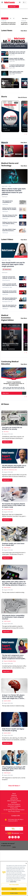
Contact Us (14, 797)
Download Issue (11, 348)
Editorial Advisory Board (14, 801)
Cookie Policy (13, 881)
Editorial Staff (14, 799)
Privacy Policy (14, 808)
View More (24, 18)
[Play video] (14, 250)
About (14, 793)
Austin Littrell (5, 294)
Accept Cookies (14, 893)
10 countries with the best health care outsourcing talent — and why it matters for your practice (9, 23)
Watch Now (8, 269)
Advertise (14, 795)
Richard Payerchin (6, 280)
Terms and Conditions (14, 804)
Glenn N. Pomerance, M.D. (10, 469)
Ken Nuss (6, 431)
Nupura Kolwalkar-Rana (10, 661)
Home (14, 847)
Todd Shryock (5, 204)
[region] (14, 878)
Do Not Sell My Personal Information (14, 810)
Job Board (14, 802)
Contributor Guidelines (14, 806)
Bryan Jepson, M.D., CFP (7, 301)
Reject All (14, 889)
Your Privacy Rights (14, 884)
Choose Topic (12, 6)
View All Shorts (22, 97)
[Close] (26, 863)
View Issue (5, 348)
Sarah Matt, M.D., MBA (7, 287)
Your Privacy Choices (14, 811)
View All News (13, 786)
